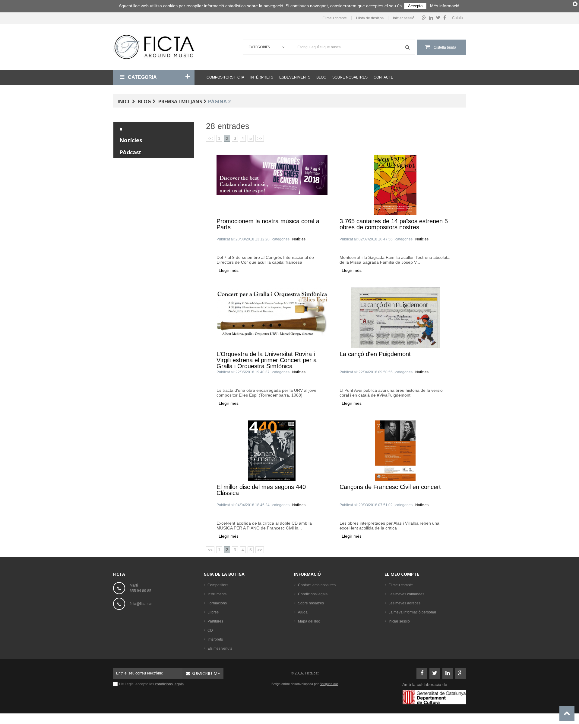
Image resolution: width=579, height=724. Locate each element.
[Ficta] (154, 47)
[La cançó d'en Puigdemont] (395, 317)
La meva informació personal (412, 612)
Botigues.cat (329, 684)
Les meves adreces (404, 603)
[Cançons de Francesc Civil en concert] (395, 450)
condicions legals (169, 684)
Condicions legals (312, 594)
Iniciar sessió (403, 18)
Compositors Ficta (225, 77)
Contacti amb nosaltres (317, 585)
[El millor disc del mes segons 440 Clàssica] (272, 450)
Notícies (130, 140)
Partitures (215, 621)
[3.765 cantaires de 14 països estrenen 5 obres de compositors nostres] (395, 184)
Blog (321, 77)
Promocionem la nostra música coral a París (268, 224)
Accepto (415, 6)
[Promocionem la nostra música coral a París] (272, 174)
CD (210, 630)
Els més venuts (219, 648)
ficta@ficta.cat (141, 604)
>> (259, 138)
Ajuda (303, 612)
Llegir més (229, 270)
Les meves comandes (406, 594)
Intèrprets (261, 77)
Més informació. (445, 5)
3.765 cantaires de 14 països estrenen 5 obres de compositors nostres (394, 224)
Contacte (383, 77)
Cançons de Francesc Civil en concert (390, 487)
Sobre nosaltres (350, 77)
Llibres (213, 612)
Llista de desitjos (370, 18)
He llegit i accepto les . (152, 684)
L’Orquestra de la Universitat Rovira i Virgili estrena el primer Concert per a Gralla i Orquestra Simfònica (267, 360)
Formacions (217, 603)
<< (210, 138)
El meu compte (334, 18)
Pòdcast (130, 152)
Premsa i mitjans (180, 101)
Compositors (217, 585)
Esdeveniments (294, 77)
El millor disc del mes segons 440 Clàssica (261, 490)
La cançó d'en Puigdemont (375, 354)
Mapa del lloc (309, 621)
